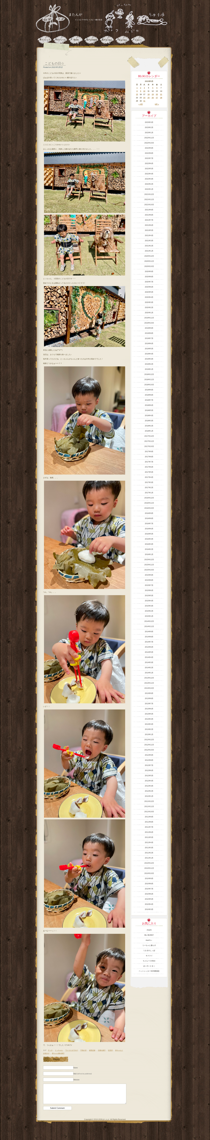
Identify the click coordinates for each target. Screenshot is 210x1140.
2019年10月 (149, 323)
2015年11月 (149, 565)
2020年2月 (149, 308)
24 (144, 98)
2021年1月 (149, 251)
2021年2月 (149, 246)
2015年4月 (149, 601)
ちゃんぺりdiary (149, 961)
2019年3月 (149, 359)
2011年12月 (149, 801)
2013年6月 (149, 709)
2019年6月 (149, 344)
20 (157, 94)
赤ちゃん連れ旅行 (58, 1053)
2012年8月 (149, 760)
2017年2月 (149, 488)
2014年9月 (149, 632)
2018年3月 (149, 421)
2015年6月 (149, 590)
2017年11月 (149, 441)
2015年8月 (149, 580)
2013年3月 (149, 724)
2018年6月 (149, 405)
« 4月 (141, 104)
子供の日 (83, 1050)
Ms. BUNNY (149, 935)
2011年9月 (149, 817)
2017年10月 (149, 446)
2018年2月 (149, 426)
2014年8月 (149, 637)
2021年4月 (149, 235)
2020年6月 (149, 287)
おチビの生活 (92, 40)
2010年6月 (149, 894)
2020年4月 (149, 297)
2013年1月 (149, 734)
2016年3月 (149, 544)
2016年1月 (149, 554)
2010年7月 (149, 889)
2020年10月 (149, 266)
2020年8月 (149, 277)
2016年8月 (149, 518)
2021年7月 (149, 220)
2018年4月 (149, 416)
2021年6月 (149, 225)
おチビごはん (107, 40)
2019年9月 (149, 328)
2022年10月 (149, 143)
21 (161, 94)
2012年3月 (149, 786)
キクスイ (149, 956)
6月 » (157, 104)
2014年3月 (149, 662)
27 (157, 98)
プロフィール (60, 40)
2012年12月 (149, 740)
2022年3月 (149, 179)
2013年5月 (149, 714)
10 (144, 91)
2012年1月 (149, 796)
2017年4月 (149, 477)
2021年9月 (149, 210)
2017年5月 (149, 472)
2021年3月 (149, 241)
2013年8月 (149, 698)
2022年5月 (149, 169)
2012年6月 (149, 770)
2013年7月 (149, 704)
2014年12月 (149, 621)
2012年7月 (149, 765)
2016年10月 (149, 508)
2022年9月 (149, 148)
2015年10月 (149, 570)
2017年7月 (149, 462)
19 (153, 94)
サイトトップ (45, 40)
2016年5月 (149, 534)
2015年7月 (149, 585)
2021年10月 (149, 205)
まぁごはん (123, 40)
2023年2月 (149, 127)
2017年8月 (149, 457)
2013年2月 (149, 729)
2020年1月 (149, 313)
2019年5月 (149, 349)
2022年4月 (149, 174)
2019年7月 (149, 338)
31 (144, 101)
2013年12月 (149, 678)
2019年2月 (149, 364)
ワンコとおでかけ (71, 1050)
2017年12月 (149, 436)
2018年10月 (149, 385)
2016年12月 (149, 498)
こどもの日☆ (54, 63)
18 (149, 94)
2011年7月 (149, 827)
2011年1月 (149, 858)
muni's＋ (149, 940)
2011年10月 (149, 812)
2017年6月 (149, 467)
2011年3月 (149, 848)
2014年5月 (149, 652)
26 (153, 98)
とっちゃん (59, 1050)
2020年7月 (149, 282)
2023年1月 (149, 133)
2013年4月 (149, 719)
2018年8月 (149, 395)
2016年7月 (149, 524)
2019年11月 (149, 318)
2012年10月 (149, 750)
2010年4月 (149, 904)
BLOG (76, 40)
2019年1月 (149, 369)
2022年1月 (149, 189)
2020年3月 (149, 302)
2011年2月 (149, 853)
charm (149, 930)
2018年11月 (149, 380)
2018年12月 (149, 374)
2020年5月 (149, 292)
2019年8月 (149, 333)
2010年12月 (149, 863)
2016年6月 (149, 529)
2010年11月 (149, 868)
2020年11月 (149, 261)
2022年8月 (149, 153)
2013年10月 (149, 688)
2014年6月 (149, 647)
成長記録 (92, 1050)
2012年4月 (149, 781)
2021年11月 (149, 199)
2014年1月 (149, 673)
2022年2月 (149, 184)
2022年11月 (149, 138)
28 (161, 98)
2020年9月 (149, 271)
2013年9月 (149, 693)
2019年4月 (149, 354)
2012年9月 (149, 755)
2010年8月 (149, 884)
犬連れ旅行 (102, 1050)
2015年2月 (149, 611)
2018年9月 (149, 390)
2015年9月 (149, 575)
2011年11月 (149, 806)
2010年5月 (149, 899)
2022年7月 (149, 158)
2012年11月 (149, 745)
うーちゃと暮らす (149, 945)
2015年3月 (149, 606)
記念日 (110, 1050)
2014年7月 (149, 642)
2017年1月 (149, 493)
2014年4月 (149, 657)
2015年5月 (149, 596)
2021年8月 (149, 215)
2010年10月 (149, 873)
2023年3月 (149, 122)
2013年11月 (149, 683)
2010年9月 (149, 879)
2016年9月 (149, 513)
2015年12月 (149, 560)
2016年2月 (149, 549)
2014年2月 (149, 668)
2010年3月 (149, 909)
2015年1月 (149, 616)
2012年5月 (149, 776)
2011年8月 (149, 822)
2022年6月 (149, 163)
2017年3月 (149, 482)
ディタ (50, 1050)
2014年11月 (149, 626)
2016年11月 (149, 503)
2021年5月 (149, 230)
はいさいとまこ (149, 966)
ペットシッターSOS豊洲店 (149, 971)
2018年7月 (149, 400)
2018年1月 (149, 431)
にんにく (138, 40)
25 (149, 98)
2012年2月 (149, 791)
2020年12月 (149, 256)
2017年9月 (149, 452)
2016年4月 (149, 539)
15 (137, 94)
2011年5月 (149, 837)
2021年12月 (149, 194)
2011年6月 (149, 832)
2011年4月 (149, 842)
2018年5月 (149, 410)
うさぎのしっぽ (149, 951)
